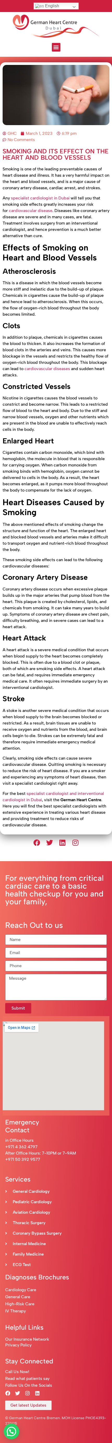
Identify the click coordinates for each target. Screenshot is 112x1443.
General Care (17, 1296)
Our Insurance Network (27, 1339)
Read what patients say (27, 1378)
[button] (56, 47)
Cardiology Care (21, 1289)
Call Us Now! (17, 1371)
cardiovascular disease (30, 210)
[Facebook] (36, 842)
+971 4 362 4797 (21, 1146)
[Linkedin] (62, 842)
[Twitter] (49, 842)
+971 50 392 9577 (22, 1159)
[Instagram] (75, 842)
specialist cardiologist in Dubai (40, 198)
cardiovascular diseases (47, 368)
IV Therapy (15, 1310)
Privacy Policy (18, 1344)
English (51, 6)
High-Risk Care (19, 1303)
